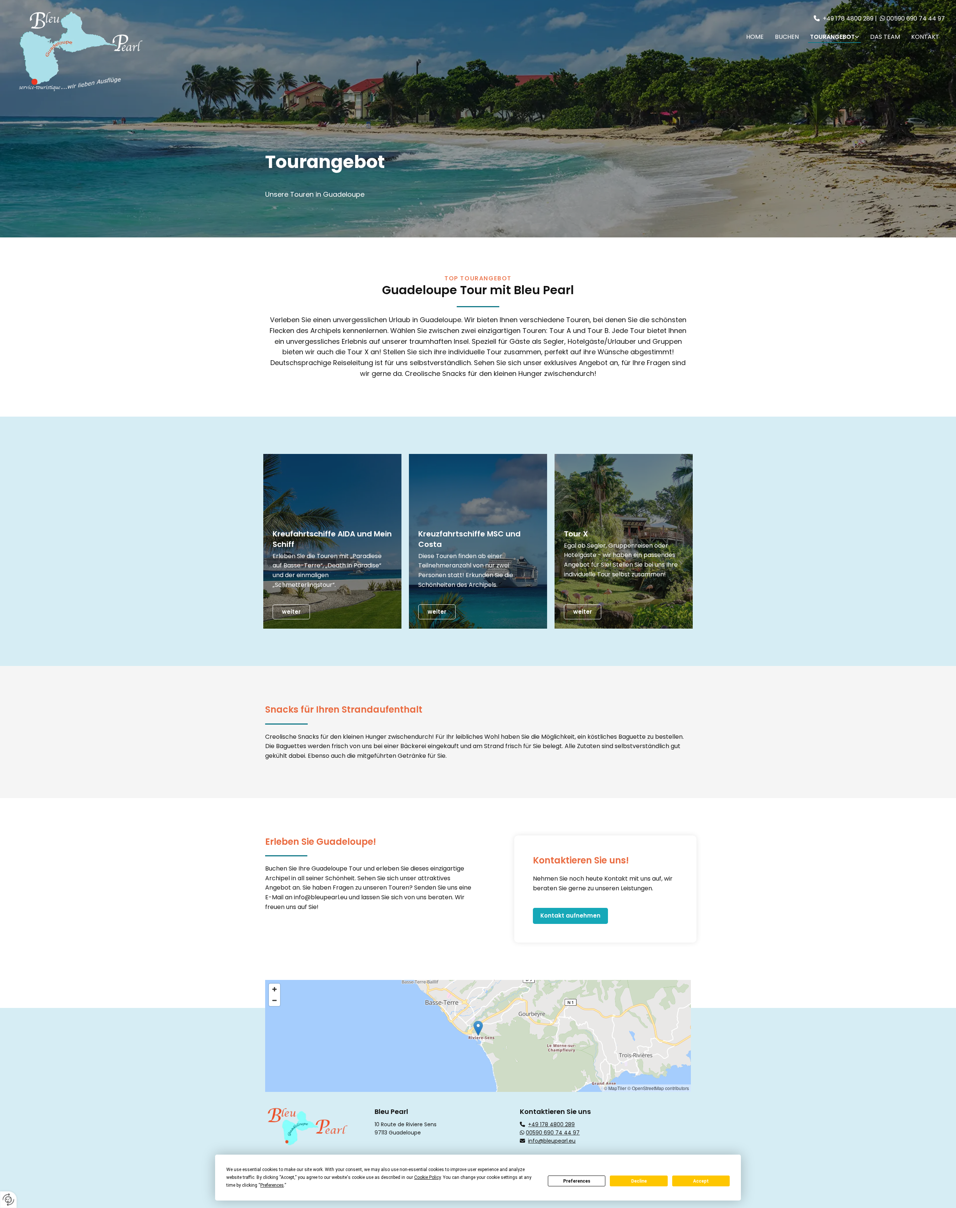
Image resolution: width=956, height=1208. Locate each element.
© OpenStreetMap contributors (658, 1088)
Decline (639, 1181)
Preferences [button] (272, 1185)
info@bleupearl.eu (320, 897)
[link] (834, 36)
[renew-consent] (8, 1199)
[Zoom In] (274, 989)
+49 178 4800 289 (848, 18)
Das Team (885, 36)
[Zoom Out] (274, 1000)
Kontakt (925, 36)
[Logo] (123, 50)
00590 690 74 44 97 (916, 18)
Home (755, 36)
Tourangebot (832, 36)
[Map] (478, 1036)
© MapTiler (615, 1088)
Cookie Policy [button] (427, 1177)
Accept (701, 1181)
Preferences (576, 1181)
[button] (291, 611)
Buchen (787, 36)
